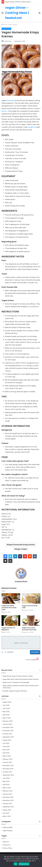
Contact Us (6, 845)
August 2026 (7, 702)
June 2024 (6, 778)
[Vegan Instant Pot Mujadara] (11, 620)
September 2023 (8, 807)
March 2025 (7, 756)
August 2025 (7, 740)
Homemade (10, 100)
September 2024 (8, 775)
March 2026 (7, 718)
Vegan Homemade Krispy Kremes (21, 545)
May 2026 (6, 711)
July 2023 (6, 813)
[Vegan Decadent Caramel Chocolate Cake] (11, 598)
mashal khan (7, 41)
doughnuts (32, 127)
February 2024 (7, 791)
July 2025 (6, 743)
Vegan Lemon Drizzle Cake (29, 607)
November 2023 (8, 800)
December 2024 (8, 765)
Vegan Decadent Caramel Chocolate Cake (9, 608)
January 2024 (7, 794)
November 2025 (8, 730)
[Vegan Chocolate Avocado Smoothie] (31, 620)
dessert (4, 111)
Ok (16, 864)
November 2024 (8, 768)
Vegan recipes (21, 549)
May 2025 (6, 749)
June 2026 (6, 708)
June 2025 (6, 746)
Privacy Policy (7, 848)
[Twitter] (10, 556)
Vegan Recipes (12, 24)
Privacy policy (23, 864)
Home (5, 24)
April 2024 (6, 784)
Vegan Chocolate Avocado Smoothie (29, 629)
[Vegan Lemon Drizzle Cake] (31, 598)
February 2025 (7, 759)
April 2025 (6, 753)
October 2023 (7, 803)
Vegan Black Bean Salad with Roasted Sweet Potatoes (21, 679)
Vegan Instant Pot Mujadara (8, 629)
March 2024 (7, 788)
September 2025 (8, 737)
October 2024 (7, 772)
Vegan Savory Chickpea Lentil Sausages (16, 682)
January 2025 (7, 762)
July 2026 (6, 705)
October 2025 (7, 734)
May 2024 (6, 781)
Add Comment (35, 652)
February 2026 (7, 721)
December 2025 (8, 727)
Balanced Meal (7, 827)
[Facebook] (5, 556)
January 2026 (7, 724)
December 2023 (8, 797)
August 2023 (7, 810)
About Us (6, 842)
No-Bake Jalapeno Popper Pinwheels (15, 691)
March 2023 (7, 816)
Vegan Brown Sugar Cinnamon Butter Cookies (18, 676)
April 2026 (6, 715)
